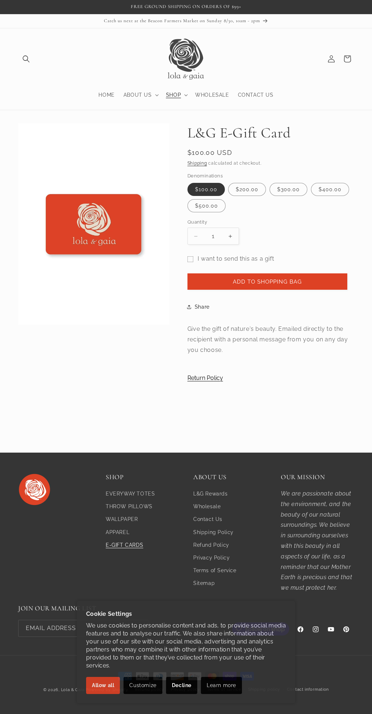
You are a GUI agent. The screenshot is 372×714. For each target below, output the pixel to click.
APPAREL (117, 532)
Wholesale (207, 506)
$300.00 (288, 189)
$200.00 (247, 189)
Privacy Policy (211, 558)
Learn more (221, 685)
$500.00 (206, 206)
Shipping (197, 163)
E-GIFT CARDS (124, 545)
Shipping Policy (213, 532)
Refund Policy (211, 545)
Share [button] (202, 307)
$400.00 (330, 189)
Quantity (197, 222)
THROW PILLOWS (129, 506)
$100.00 (206, 189)
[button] (26, 59)
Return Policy (205, 377)
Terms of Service (214, 570)
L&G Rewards (210, 494)
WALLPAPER (122, 519)
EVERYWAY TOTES (130, 494)
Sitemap (204, 583)
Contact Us (207, 519)
